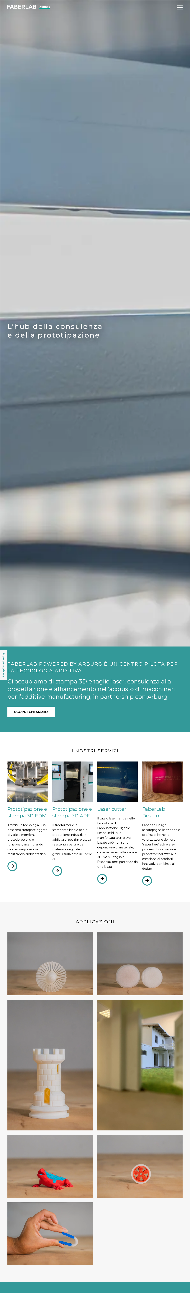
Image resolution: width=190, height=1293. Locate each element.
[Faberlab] (28, 9)
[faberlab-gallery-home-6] (140, 963)
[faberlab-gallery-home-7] (50, 963)
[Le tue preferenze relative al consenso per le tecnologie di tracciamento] (3, 665)
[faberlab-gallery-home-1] (50, 1065)
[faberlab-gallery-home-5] (50, 1166)
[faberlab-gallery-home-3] (50, 1233)
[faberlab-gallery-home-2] (140, 1065)
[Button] (12, 866)
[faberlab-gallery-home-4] (140, 1166)
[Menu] (180, 7)
